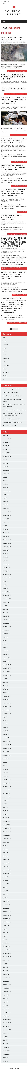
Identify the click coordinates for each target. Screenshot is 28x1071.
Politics (16, 71)
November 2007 (7, 1022)
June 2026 (5, 435)
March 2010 (6, 943)
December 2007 (7, 1019)
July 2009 (5, 963)
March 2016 (6, 692)
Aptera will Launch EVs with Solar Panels (13, 422)
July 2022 (5, 498)
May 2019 (5, 588)
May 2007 (5, 1043)
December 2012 (7, 828)
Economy (10, 71)
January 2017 (6, 661)
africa (4, 337)
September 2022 (7, 491)
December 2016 (7, 664)
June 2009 (5, 967)
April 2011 (5, 897)
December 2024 (7, 456)
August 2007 (6, 1033)
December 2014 (7, 744)
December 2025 (7, 439)
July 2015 (5, 720)
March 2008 (6, 1009)
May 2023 (5, 484)
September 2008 (7, 991)
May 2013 (5, 810)
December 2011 (7, 870)
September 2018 (7, 598)
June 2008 (5, 998)
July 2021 (5, 525)
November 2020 (7, 543)
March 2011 (6, 901)
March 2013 (6, 817)
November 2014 (7, 748)
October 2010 (6, 918)
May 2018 (5, 612)
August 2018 (6, 602)
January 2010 (6, 949)
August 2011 (6, 883)
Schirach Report (14, 13)
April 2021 (5, 529)
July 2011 (5, 887)
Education (15, 161)
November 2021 (7, 515)
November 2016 (7, 668)
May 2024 (5, 463)
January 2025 (6, 452)
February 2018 (6, 619)
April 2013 (5, 814)
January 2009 (6, 981)
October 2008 (6, 988)
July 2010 (5, 929)
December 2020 (7, 539)
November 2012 (7, 831)
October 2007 (6, 1026)
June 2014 (5, 765)
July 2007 (5, 1036)
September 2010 (7, 922)
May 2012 (5, 852)
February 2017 (6, 658)
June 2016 (5, 682)
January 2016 (6, 699)
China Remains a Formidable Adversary (12, 395)
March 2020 (6, 564)
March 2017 (6, 654)
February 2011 (6, 904)
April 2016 (5, 689)
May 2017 (5, 647)
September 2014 (7, 755)
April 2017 (5, 651)
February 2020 (6, 567)
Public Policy (22, 71)
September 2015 (7, 713)
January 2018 (6, 623)
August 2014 (6, 758)
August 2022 (6, 494)
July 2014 (5, 762)
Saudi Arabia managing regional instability (13, 389)
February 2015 (6, 737)
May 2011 (5, 894)
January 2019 (6, 591)
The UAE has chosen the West (10, 392)
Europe (4, 351)
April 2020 (5, 560)
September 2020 (7, 546)
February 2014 (6, 779)
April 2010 (5, 939)
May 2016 (5, 685)
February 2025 (6, 449)
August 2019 (6, 581)
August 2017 (6, 637)
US (25, 135)
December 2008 (7, 984)
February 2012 (6, 863)
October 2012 (6, 835)
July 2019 (5, 585)
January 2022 (6, 508)
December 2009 (7, 953)
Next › (16, 328)
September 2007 (7, 1029)
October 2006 (6, 1054)
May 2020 (5, 557)
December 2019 (7, 574)
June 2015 (5, 724)
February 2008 (6, 1012)
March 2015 (6, 734)
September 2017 (7, 633)
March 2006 (6, 1057)
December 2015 (7, 703)
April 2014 (5, 772)
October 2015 (6, 710)
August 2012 (6, 842)
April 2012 (5, 856)
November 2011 (7, 873)
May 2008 (5, 1002)
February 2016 (6, 696)
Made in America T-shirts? (9, 425)
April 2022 (5, 505)
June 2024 (5, 459)
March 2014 (6, 776)
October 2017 (6, 630)
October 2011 (6, 877)
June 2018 (5, 609)
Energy (16, 234)
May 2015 (5, 727)
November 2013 (7, 790)
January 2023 (6, 487)
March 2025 (6, 445)
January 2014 (6, 783)
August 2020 (6, 550)
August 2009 (6, 960)
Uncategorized (6, 375)
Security (5, 368)
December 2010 (7, 911)
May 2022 (5, 501)
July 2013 (5, 804)
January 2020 (6, 571)
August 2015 (6, 717)
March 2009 (6, 974)
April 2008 (5, 1005)
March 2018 (6, 616)
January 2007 (6, 1050)
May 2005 (5, 1061)
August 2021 (6, 522)
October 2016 (6, 671)
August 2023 (6, 473)
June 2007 (5, 1040)
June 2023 (5, 480)
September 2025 (7, 442)
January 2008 (6, 1016)
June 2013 (5, 807)
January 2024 (6, 470)
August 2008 (6, 995)
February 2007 (6, 1047)
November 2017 (7, 626)
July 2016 (5, 678)
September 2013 (7, 797)
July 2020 (5, 553)
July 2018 (5, 605)
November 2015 (7, 706)
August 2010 (6, 925)
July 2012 (5, 845)
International (14, 93)
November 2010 (7, 915)
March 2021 (6, 532)
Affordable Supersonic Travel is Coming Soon (14, 410)
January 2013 (6, 824)
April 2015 (5, 731)
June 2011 (5, 890)
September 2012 (7, 838)
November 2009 (7, 956)
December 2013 (7, 786)
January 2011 (6, 908)
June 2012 (5, 849)
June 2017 (5, 644)
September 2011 (7, 880)
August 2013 (6, 800)
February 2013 (6, 821)
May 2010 (5, 936)
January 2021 (6, 536)
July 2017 (5, 640)
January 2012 (6, 866)
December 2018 (7, 595)
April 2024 (5, 466)
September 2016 (7, 675)
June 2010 (5, 932)
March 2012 (6, 859)
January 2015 (6, 741)
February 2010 (6, 946)
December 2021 (7, 512)
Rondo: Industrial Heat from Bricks (11, 418)
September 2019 (7, 578)
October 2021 (6, 518)
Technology (5, 372)
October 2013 (6, 793)
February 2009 (6, 977)
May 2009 (5, 970)
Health (4, 355)
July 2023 (5, 477)
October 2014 (6, 751)
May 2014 (5, 769)
